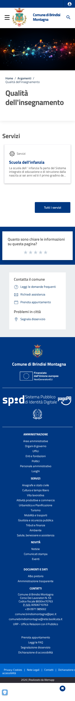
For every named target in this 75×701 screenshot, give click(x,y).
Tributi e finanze (35, 525)
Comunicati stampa (36, 554)
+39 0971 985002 (35, 609)
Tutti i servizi (52, 207)
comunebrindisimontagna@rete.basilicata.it (35, 619)
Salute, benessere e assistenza (35, 535)
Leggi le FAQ (35, 642)
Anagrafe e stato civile (35, 485)
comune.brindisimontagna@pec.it (35, 614)
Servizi (11, 136)
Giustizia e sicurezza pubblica (35, 520)
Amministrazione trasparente (35, 581)
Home (9, 78)
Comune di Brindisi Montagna (46, 17)
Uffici (35, 451)
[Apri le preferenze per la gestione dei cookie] (7, 694)
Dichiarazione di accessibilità (35, 652)
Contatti (36, 588)
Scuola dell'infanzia (26, 162)
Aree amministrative (35, 441)
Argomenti (24, 78)
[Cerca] (68, 17)
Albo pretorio (35, 576)
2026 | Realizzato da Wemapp (37, 680)
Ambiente (36, 530)
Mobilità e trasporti (35, 515)
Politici (36, 461)
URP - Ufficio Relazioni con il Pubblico (35, 624)
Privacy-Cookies (13, 670)
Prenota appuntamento (35, 637)
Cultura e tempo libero (35, 490)
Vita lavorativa (35, 495)
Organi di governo (35, 446)
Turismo (36, 510)
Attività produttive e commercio (36, 500)
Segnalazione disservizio (35, 647)
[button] (70, 4)
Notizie (35, 549)
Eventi (35, 559)
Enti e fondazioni (36, 456)
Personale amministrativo (35, 466)
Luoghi (36, 471)
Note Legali (33, 670)
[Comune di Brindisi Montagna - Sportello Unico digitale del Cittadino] (19, 17)
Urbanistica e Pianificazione (35, 505)
